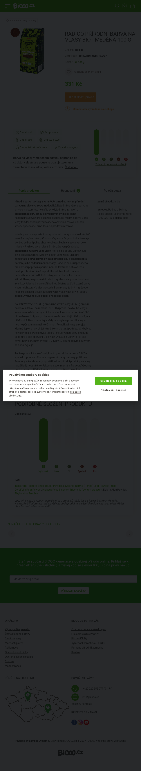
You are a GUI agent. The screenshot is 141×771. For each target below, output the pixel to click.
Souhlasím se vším (113, 380)
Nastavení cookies (114, 390)
